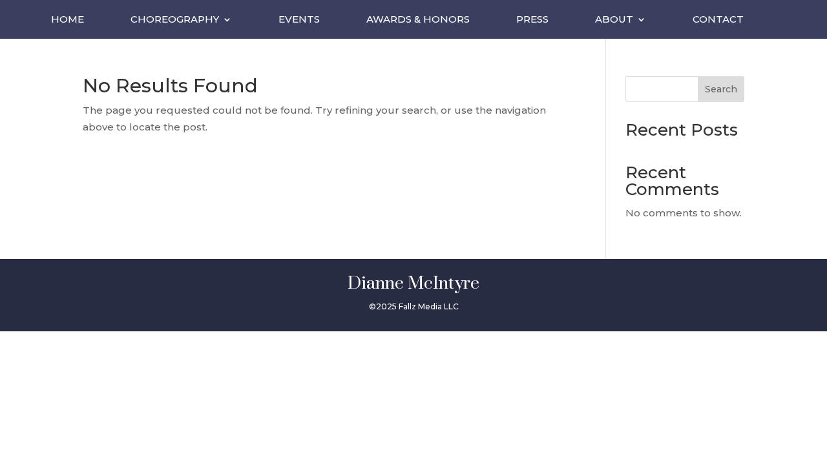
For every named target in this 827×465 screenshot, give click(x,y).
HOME (67, 20)
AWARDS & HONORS (418, 20)
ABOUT (614, 20)
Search (721, 89)
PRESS (532, 20)
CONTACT (718, 20)
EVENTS (299, 20)
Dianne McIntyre (413, 283)
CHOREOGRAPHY (175, 20)
